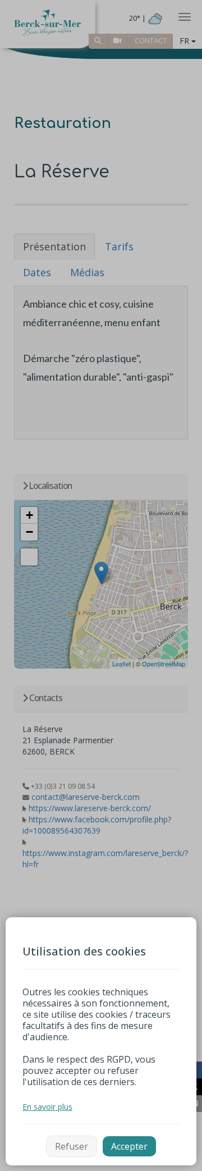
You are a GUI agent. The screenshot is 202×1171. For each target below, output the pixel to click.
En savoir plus (47, 1106)
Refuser (71, 1146)
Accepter (129, 1146)
